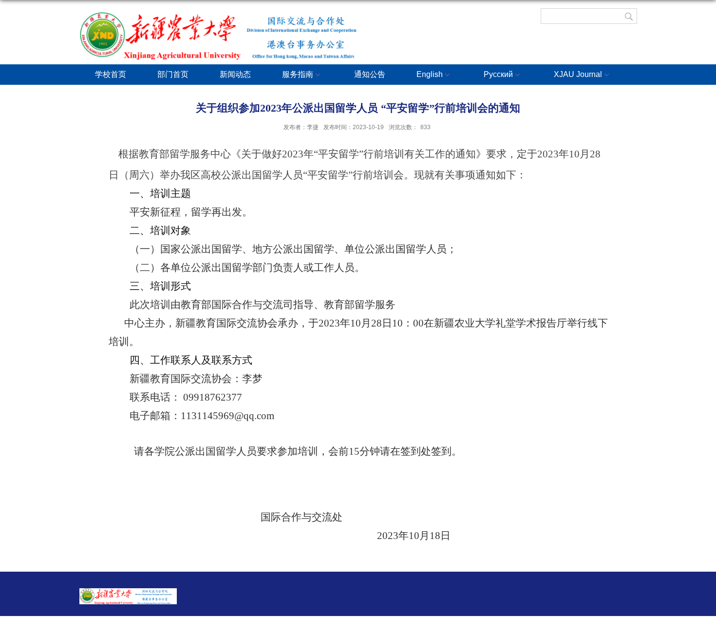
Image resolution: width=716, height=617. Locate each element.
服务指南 (297, 74)
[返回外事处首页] (228, 23)
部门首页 (172, 74)
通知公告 (369, 74)
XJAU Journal (578, 74)
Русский (498, 74)
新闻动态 (235, 74)
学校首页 (110, 74)
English (429, 74)
